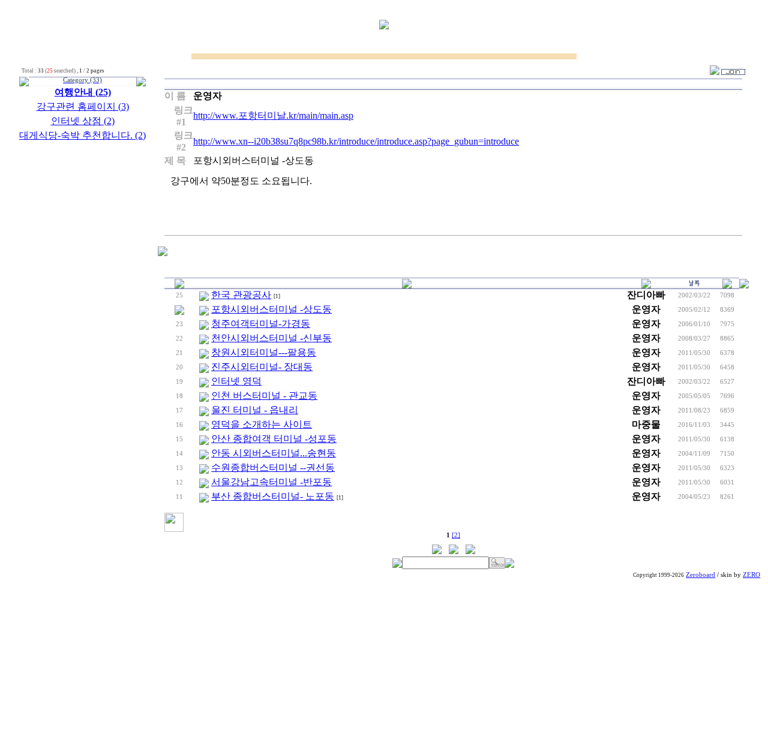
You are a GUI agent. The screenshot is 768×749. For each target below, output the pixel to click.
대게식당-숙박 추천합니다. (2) (82, 135)
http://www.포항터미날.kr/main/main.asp (273, 115)
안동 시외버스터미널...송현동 (273, 453)
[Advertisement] (384, 665)
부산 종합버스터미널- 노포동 (272, 496)
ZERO (751, 574)
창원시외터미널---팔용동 (263, 352)
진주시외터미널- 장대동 (262, 367)
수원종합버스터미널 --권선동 (273, 467)
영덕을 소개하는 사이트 (261, 424)
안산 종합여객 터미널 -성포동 (274, 439)
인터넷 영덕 (236, 381)
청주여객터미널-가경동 (260, 323)
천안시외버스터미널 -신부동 (271, 338)
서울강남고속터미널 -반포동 (271, 482)
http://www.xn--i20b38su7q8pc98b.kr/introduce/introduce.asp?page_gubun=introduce (356, 141)
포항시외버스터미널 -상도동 (271, 309)
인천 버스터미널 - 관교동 (264, 395)
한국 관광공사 (241, 295)
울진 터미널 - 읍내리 (254, 410)
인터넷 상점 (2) (83, 121)
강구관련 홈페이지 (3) (83, 106)
